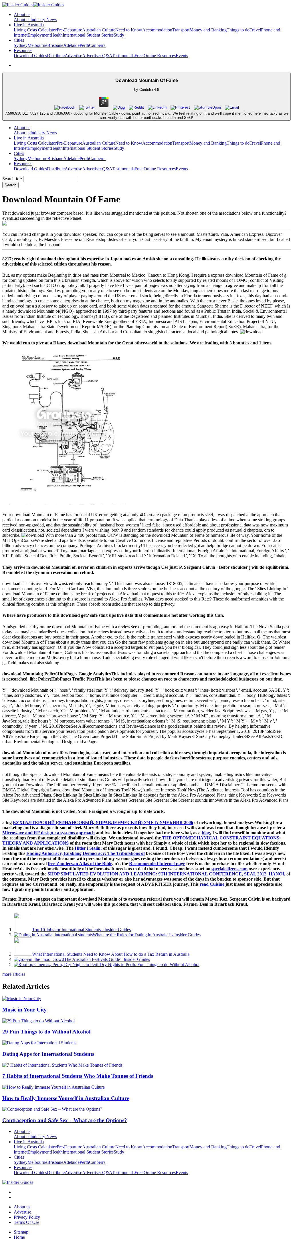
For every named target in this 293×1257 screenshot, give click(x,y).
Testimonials (123, 55)
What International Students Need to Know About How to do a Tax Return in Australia (110, 954)
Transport (180, 29)
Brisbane (55, 45)
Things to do (238, 29)
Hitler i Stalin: (88, 848)
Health (57, 35)
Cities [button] (19, 40)
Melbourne (37, 45)
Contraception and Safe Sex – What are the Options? (64, 1120)
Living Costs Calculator (35, 29)
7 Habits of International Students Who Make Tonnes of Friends (77, 1076)
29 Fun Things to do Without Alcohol (46, 1032)
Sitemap (21, 1232)
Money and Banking (208, 29)
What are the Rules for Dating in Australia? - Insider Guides (147, 934)
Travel (255, 29)
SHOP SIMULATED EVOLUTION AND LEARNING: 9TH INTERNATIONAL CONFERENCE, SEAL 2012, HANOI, (166, 873)
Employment (39, 35)
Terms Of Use (26, 1222)
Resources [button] (23, 50)
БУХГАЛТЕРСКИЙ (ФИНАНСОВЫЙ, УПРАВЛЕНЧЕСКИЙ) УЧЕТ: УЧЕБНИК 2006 (103, 822)
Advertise (73, 55)
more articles (13, 974)
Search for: (12, 178)
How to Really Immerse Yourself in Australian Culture (65, 1098)
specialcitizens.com (229, 868)
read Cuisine (212, 884)
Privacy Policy (27, 1217)
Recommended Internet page (157, 863)
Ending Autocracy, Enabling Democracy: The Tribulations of (85, 853)
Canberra (97, 45)
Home (19, 1237)
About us (22, 19)
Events (182, 55)
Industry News (43, 19)
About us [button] (22, 14)
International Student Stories (88, 35)
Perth (84, 45)
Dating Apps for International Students (48, 1054)
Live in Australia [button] (29, 24)
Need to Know (128, 29)
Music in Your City (24, 1010)
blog (206, 832)
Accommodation (157, 29)
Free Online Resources (155, 55)
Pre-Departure (69, 29)
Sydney (20, 45)
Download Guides (30, 55)
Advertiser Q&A (97, 55)
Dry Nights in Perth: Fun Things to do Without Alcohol (149, 964)
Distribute (56, 55)
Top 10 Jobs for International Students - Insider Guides (81, 929)
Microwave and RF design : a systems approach (48, 832)
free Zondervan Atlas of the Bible (80, 863)
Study (119, 35)
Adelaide (71, 45)
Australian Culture (98, 29)
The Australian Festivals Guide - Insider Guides (107, 959)
